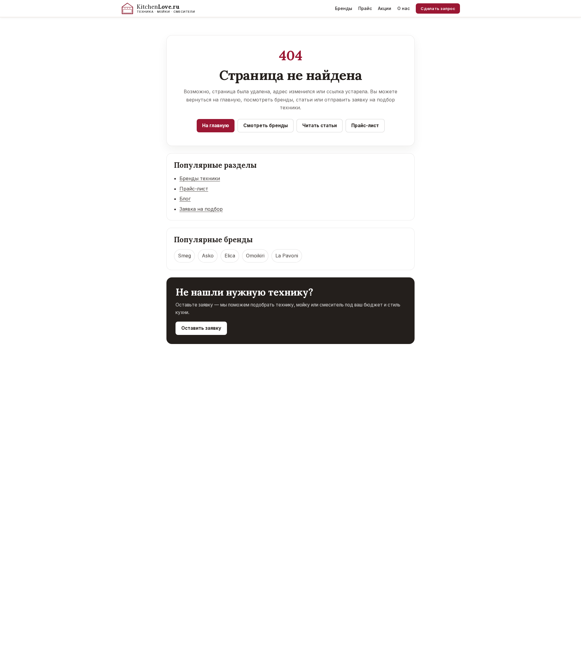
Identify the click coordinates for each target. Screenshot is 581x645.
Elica (230, 256)
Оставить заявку (201, 328)
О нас (403, 8)
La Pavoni (286, 256)
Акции (384, 8)
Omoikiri (255, 256)
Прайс (365, 8)
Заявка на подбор (201, 209)
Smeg (184, 256)
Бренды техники (199, 178)
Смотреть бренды (265, 125)
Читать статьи (319, 125)
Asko (208, 256)
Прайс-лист (365, 125)
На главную (215, 125)
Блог (185, 199)
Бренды (343, 8)
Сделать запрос (438, 8)
